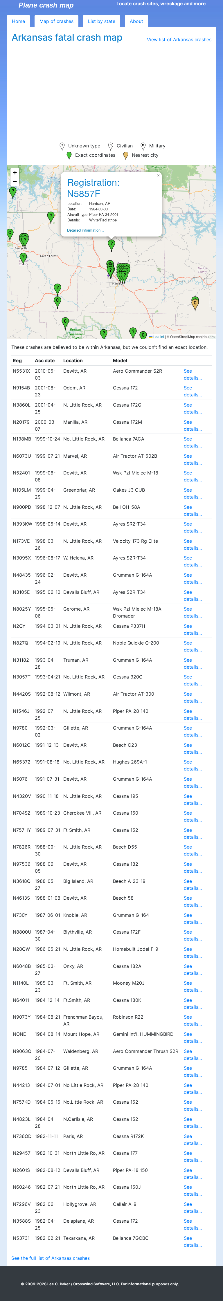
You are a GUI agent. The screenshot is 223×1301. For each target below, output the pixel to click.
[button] (143, 337)
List (101, 21)
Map (56, 21)
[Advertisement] (111, 88)
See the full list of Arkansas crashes (50, 1258)
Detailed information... (85, 230)
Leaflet (158, 336)
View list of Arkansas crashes (179, 39)
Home (18, 21)
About (136, 21)
